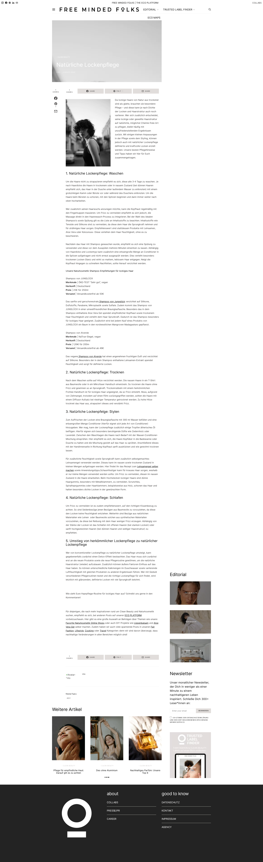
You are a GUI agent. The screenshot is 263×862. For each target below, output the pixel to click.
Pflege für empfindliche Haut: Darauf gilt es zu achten (68, 771)
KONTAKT (167, 810)
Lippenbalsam (141, 623)
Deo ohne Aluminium (107, 770)
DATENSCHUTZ (171, 802)
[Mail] (17, 3)
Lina (58, 72)
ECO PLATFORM (133, 615)
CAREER (111, 818)
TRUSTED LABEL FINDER (177, 9)
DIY (69, 698)
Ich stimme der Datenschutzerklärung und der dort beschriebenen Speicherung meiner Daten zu (189, 720)
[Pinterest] (10, 3)
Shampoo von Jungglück (112, 301)
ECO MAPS (154, 17)
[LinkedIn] (13, 3)
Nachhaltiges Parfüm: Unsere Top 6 (145, 771)
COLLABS (257, 3)
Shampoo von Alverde (90, 356)
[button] (105, 777)
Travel (103, 630)
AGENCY (167, 827)
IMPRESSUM (169, 818)
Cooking (89, 630)
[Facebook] (6, 3)
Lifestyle (79, 630)
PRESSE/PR (113, 810)
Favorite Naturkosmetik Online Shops (85, 623)
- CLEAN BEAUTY (63, 57)
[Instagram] (2, 3)
